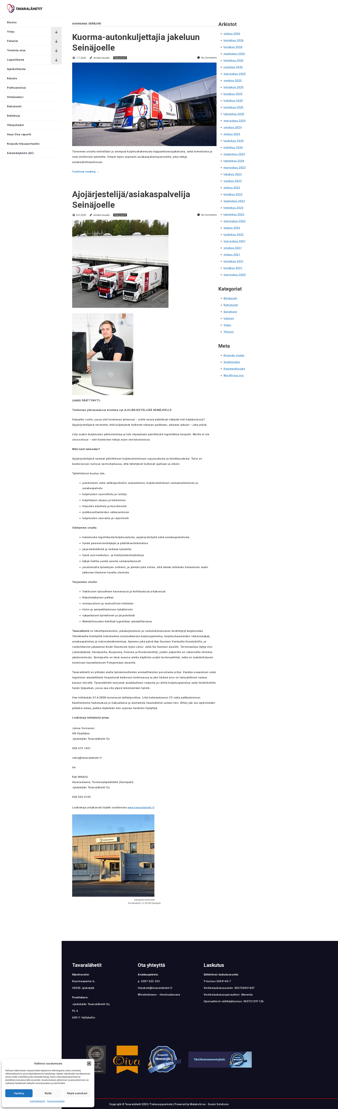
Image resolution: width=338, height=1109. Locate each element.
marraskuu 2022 (235, 221)
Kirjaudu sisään (234, 355)
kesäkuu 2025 (233, 94)
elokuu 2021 (232, 254)
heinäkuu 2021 (234, 261)
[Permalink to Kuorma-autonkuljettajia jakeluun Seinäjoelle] (144, 64)
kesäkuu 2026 (233, 47)
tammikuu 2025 (234, 114)
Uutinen (229, 318)
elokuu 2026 (232, 33)
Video (227, 325)
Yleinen (229, 331)
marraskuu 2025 (235, 73)
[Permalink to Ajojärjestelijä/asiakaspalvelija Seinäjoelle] (120, 221)
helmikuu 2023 (233, 207)
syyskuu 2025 (233, 80)
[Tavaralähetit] (24, 9)
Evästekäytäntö (37, 1101)
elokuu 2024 (232, 134)
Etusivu (12, 22)
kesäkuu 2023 (233, 194)
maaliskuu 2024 (234, 154)
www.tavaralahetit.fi (141, 807)
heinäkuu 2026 (234, 40)
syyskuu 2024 (233, 127)
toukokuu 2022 (234, 234)
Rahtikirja (13, 115)
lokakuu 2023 (233, 174)
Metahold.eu (198, 1104)
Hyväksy (19, 1093)
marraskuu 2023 (235, 167)
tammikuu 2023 (234, 214)
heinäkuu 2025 (234, 87)
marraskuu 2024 (235, 120)
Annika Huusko (101, 57)
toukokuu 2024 (234, 140)
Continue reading (85, 171)
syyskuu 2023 (233, 181)
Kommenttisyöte (234, 368)
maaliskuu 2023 (234, 201)
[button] (89, 1063)
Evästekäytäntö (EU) (20, 153)
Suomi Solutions (218, 1104)
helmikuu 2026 (233, 60)
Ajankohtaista (16, 69)
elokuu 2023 (232, 187)
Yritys (11, 31)
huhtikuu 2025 (233, 100)
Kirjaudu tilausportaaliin (23, 143)
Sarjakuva (230, 311)
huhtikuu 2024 (233, 147)
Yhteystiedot (15, 125)
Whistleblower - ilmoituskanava (159, 994)
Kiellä (48, 1093)
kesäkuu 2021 (233, 268)
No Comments (209, 57)
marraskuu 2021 (235, 241)
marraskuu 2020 (235, 274)
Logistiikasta (15, 59)
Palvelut (12, 41)
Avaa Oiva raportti (19, 134)
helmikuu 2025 (233, 107)
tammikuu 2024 (234, 160)
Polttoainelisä (16, 87)
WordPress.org (234, 375)
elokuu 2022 (232, 227)
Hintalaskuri (15, 97)
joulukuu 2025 (233, 67)
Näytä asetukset (77, 1093)
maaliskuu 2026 (234, 53)
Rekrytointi (14, 106)
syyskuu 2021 (233, 247)
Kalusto (12, 78)
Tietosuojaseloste (56, 1101)
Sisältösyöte (232, 362)
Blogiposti (230, 298)
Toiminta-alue (16, 50)
